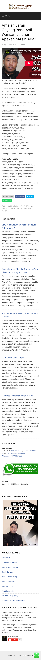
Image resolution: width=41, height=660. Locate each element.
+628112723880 (29, 451)
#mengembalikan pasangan (20, 206)
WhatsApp (7, 200)
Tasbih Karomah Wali (9, 562)
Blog (4, 45)
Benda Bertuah (7, 572)
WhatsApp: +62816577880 (12, 456)
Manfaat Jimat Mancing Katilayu (17, 395)
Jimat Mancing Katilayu (10, 596)
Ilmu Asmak (6, 558)
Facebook (20, 196)
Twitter (30, 196)
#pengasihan (16, 208)
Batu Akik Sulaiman (9, 581)
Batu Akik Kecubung (9, 577)
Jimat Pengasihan (8, 591)
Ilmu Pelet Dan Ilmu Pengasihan (13, 600)
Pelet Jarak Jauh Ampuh (13, 357)
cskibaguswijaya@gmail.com (17, 453)
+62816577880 (16, 451)
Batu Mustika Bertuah (10, 567)
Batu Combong (7, 586)
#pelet (5, 208)
